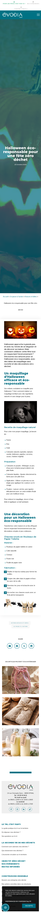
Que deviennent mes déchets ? (12, 850)
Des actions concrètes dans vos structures (16, 884)
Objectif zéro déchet (13, 861)
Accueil (5, 296)
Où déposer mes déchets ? (11, 832)
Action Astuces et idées (19, 623)
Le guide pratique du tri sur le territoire (15, 828)
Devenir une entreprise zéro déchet (14, 880)
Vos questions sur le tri (9, 836)
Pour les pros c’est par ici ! (14, 3)
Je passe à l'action (16, 296)
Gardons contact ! (21, 9)
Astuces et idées (31, 296)
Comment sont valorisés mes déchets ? (15, 846)
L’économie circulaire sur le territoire (14, 854)
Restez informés (11, 867)
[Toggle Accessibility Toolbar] (5, 907)
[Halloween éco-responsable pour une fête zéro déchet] (9, 646)
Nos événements (33, 3)
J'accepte (29, 906)
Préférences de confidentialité (18, 901)
